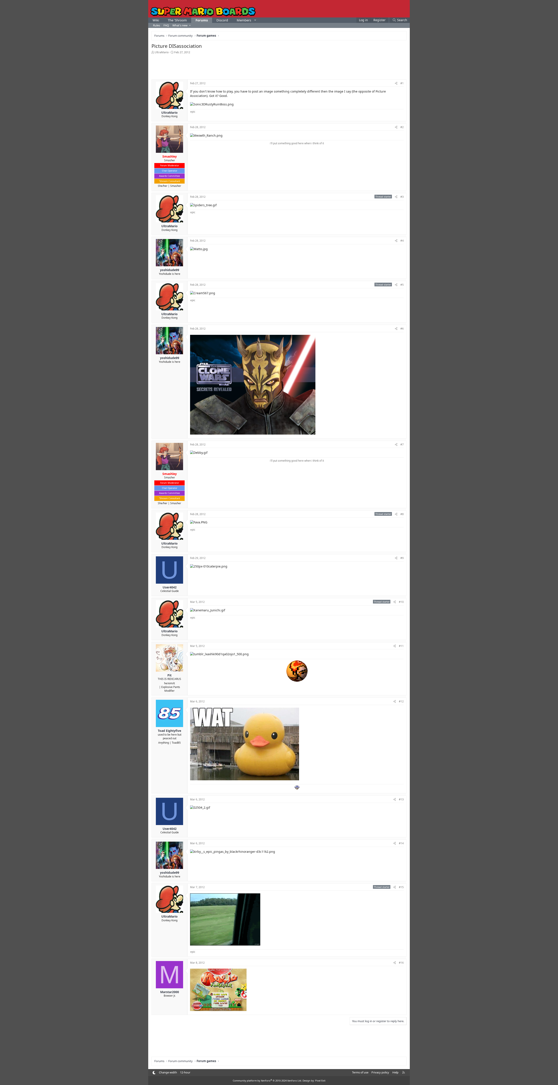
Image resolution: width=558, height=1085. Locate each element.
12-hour (185, 1072)
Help (395, 1072)
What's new (179, 25)
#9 (402, 558)
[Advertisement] (279, 66)
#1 (402, 83)
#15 (401, 887)
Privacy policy (380, 1072)
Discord (222, 20)
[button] (255, 20)
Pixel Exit (320, 1080)
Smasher (175, 186)
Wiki (156, 20)
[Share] (396, 83)
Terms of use (360, 1072)
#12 (401, 701)
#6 (402, 328)
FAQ (166, 25)
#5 (402, 285)
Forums (202, 20)
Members (244, 20)
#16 (401, 963)
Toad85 (176, 743)
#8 (402, 514)
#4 (402, 240)
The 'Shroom (177, 20)
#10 (401, 602)
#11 (401, 646)
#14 (401, 843)
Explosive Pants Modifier (170, 689)
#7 (402, 444)
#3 (402, 197)
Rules (156, 25)
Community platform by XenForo (267, 1080)
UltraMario (162, 52)
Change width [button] (168, 1072)
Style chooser (154, 1072)
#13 (401, 799)
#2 (402, 127)
